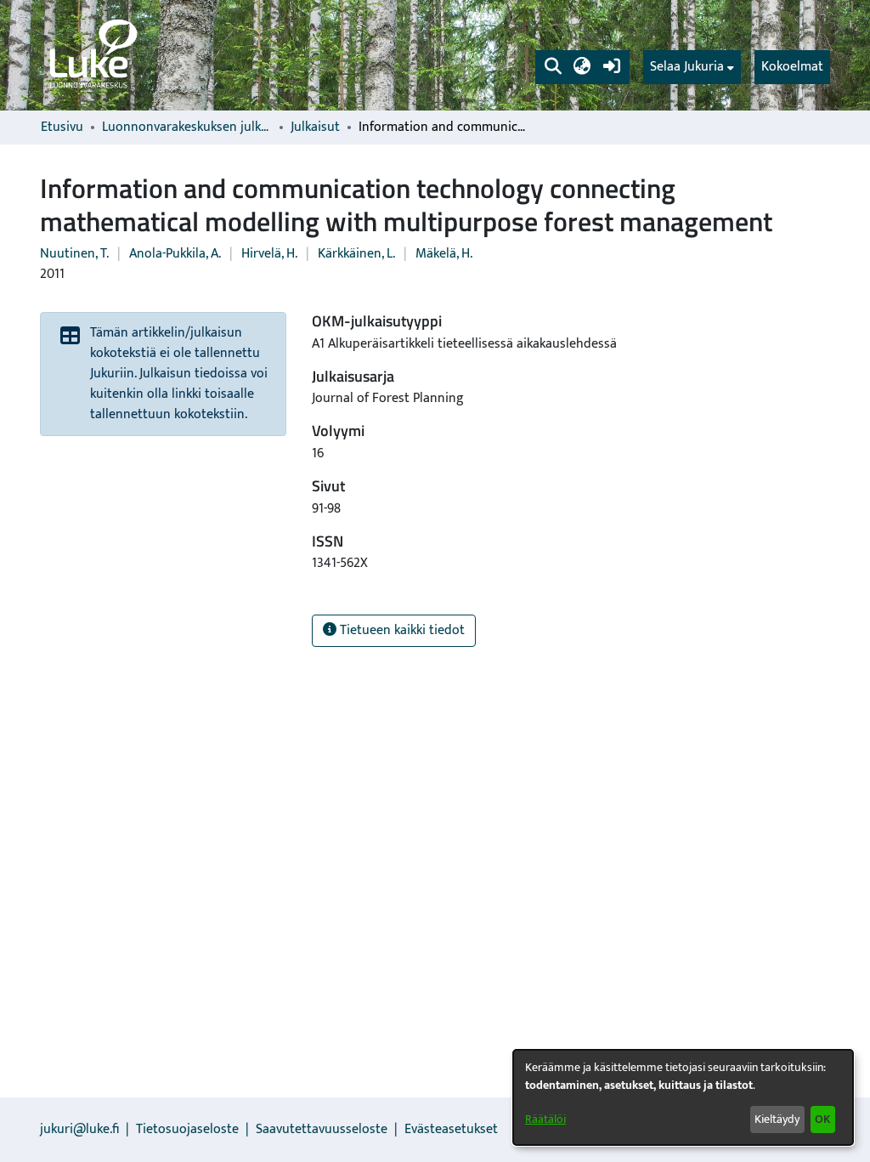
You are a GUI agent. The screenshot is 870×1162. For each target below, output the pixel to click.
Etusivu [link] (62, 127)
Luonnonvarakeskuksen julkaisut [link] (187, 127)
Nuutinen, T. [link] (74, 253)
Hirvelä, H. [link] (269, 253)
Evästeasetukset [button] (451, 1129)
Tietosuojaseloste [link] (187, 1129)
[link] (92, 55)
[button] (552, 67)
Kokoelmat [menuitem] (792, 66)
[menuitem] (692, 67)
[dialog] (683, 1097)
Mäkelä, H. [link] (443, 253)
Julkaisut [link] (315, 127)
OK (822, 1119)
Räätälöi (545, 1119)
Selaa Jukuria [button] (687, 67)
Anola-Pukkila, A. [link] (175, 253)
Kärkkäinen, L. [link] (356, 253)
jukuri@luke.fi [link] (79, 1129)
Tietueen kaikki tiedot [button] (400, 630)
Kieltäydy (776, 1119)
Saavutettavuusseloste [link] (321, 1129)
